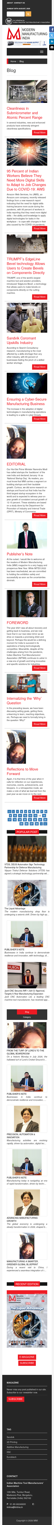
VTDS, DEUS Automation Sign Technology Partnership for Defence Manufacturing (24, 866)
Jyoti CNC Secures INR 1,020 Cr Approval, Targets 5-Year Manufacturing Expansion (24, 992)
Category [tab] (27, 1017)
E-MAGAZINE (27, 1357)
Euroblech (11, 1456)
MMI (36, 1520)
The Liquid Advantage (14, 908)
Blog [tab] (27, 1011)
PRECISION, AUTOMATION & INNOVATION (21, 1136)
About (10, 3)
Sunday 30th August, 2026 (18, 8)
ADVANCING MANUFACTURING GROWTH (22, 1219)
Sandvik (10, 1437)
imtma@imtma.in (15, 1507)
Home (13, 61)
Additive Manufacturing (17, 1447)
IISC (9, 1451)
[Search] (28, 13)
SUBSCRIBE (27, 1363)
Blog (22, 61)
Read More (40, 132)
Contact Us (19, 3)
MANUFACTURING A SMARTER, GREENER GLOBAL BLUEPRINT (22, 1263)
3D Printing (12, 1442)
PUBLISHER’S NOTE (14, 949)
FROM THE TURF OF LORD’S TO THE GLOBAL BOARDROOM (25, 1052)
